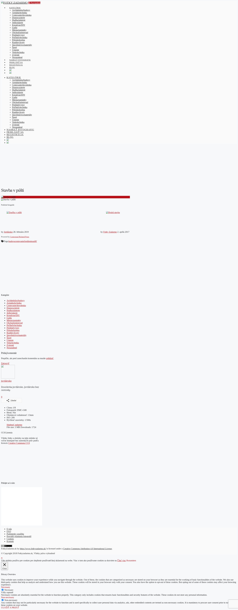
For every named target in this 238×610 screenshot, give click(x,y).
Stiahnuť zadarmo (14, 425)
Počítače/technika (14, 325)
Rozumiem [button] (131, 560)
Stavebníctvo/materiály (16, 335)
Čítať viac (121, 560)
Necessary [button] (5, 587)
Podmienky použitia (15, 534)
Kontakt (10, 541)
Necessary (8, 590)
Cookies (10, 539)
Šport (9, 338)
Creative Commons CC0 (19, 443)
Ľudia (9, 318)
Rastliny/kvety (13, 333)
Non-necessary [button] (7, 597)
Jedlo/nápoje (12, 313)
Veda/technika (13, 343)
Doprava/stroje (13, 308)
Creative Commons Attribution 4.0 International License (87, 548)
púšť (35, 241)
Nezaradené (12, 348)
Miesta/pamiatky (14, 320)
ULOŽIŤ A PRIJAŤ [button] (10, 607)
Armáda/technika (14, 303)
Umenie (10, 340)
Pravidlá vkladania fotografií (19, 536)
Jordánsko (8, 232)
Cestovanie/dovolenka (16, 305)
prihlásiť (49, 358)
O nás (9, 529)
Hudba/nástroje (13, 310)
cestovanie (19, 241)
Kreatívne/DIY (13, 315)
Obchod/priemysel (15, 323)
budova (12, 241)
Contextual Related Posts (19, 237)
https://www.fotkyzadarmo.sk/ (33, 548)
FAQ (9, 531)
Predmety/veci (13, 328)
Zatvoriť (5, 363)
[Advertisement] (119, 165)
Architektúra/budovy (16, 300)
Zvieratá (10, 345)
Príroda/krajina (13, 330)
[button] (34, 3)
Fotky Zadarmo (110, 232)
